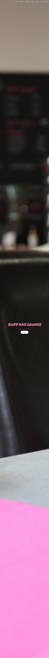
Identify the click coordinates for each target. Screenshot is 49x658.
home (17, 1)
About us (22, 1)
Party (37, 1)
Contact (46, 1)
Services (27, 1)
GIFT (41, 1)
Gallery (33, 1)
